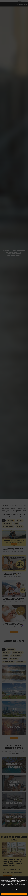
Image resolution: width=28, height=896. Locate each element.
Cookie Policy (12, 887)
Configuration (12, 885)
